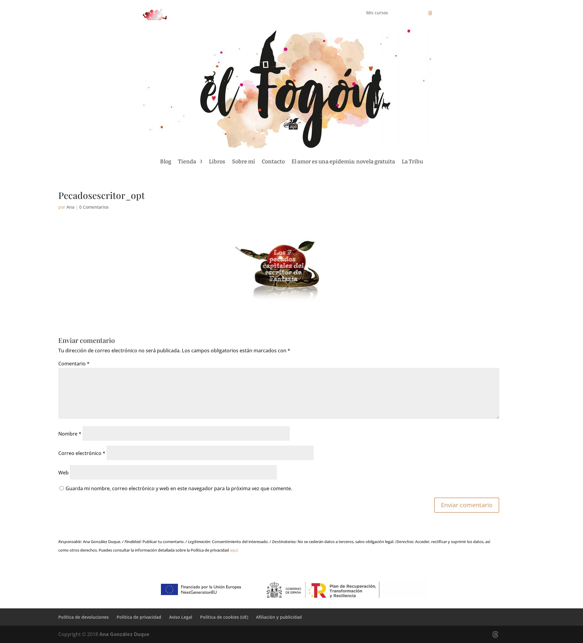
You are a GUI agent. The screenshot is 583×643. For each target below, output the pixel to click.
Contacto (273, 161)
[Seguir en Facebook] (406, 13)
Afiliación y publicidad (279, 617)
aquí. (234, 550)
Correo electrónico (81, 453)
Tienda (187, 161)
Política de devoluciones (83, 617)
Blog (165, 161)
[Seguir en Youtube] (442, 13)
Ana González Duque (124, 634)
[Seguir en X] (430, 13)
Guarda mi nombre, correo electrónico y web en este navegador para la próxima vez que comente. (179, 488)
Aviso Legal (180, 617)
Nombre (69, 433)
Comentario (74, 363)
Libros (217, 161)
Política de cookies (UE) (224, 617)
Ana (70, 207)
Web (63, 472)
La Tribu (412, 161)
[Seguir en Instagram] (418, 13)
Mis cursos (377, 13)
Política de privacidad (139, 617)
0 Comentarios (94, 207)
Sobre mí (243, 161)
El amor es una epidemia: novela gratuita (343, 161)
